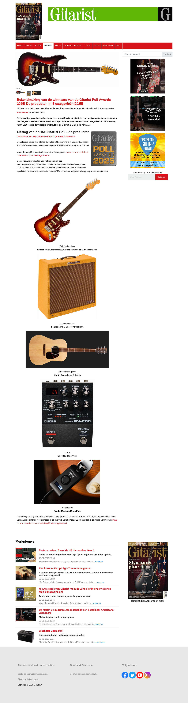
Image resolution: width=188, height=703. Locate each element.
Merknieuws (22, 112)
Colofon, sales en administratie (83, 674)
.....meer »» (97, 561)
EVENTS (78, 45)
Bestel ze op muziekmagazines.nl (33, 674)
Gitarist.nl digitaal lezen (28, 679)
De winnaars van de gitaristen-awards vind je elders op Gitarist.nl (46, 136)
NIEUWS (48, 45)
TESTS (58, 45)
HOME (20, 45)
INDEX (97, 45)
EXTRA (38, 45)
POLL (118, 45)
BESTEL (29, 45)
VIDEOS (67, 45)
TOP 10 (88, 45)
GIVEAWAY (108, 45)
